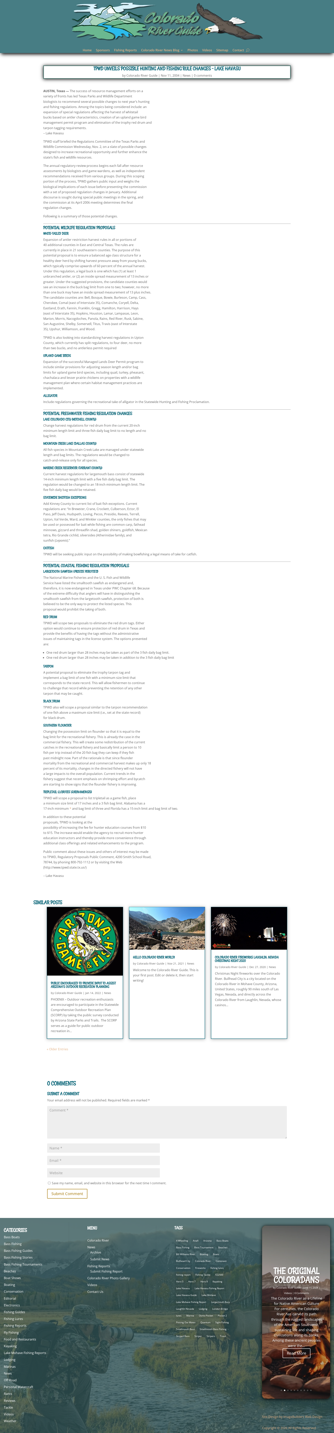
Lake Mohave (209, 1295)
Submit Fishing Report (106, 1271)
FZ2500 (219, 1274)
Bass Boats (12, 1237)
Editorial (10, 1298)
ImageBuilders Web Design (302, 1417)
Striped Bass (183, 1336)
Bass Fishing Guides (18, 1251)
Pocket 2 (222, 1315)
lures (178, 1315)
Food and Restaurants (20, 1339)
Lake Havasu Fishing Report (209, 1288)
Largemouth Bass (220, 1302)
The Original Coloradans (296, 1275)
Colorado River (98, 1240)
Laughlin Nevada (185, 1308)
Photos (192, 50)
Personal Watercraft (18, 1387)
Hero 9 (204, 1281)
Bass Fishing (13, 1244)
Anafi (196, 1240)
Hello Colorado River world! (154, 957)
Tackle (8, 1407)
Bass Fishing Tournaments (23, 1264)
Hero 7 (192, 1281)
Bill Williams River (185, 1254)
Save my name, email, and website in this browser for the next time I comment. (109, 1183)
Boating (9, 1285)
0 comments (203, 75)
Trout (223, 1336)
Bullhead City (183, 1261)
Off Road (10, 1380)
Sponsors (103, 50)
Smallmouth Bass (185, 1329)
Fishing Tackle (202, 1274)
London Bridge (220, 1308)
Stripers (211, 1336)
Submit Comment (67, 1193)
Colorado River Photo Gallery (108, 1278)
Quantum (205, 1322)
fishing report (183, 1274)
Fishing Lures (13, 1319)
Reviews (9, 1401)
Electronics (12, 1305)
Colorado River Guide (142, 75)
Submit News (99, 1259)
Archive (95, 1252)
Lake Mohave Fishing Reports (25, 1353)
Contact (238, 50)
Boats (216, 1254)
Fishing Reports (125, 50)
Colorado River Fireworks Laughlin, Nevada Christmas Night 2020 (247, 959)
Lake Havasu (183, 1288)
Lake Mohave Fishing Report (191, 1302)
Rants (8, 1394)
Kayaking (10, 1346)
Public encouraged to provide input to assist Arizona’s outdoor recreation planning (83, 985)
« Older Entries (57, 1049)
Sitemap (222, 50)
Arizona (207, 1240)
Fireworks (200, 1268)
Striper (198, 1336)
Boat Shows (12, 1278)
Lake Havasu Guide (186, 1295)
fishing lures (217, 1268)
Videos (207, 50)
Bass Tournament (203, 1247)
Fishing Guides (14, 1312)
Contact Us (95, 1292)
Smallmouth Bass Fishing (213, 1329)
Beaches (10, 1271)
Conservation (13, 1291)
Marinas (10, 1366)
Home (87, 50)
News (187, 75)
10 (311, 1390)
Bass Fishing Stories (18, 1257)
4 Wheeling (182, 1240)
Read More (296, 1353)
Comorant (221, 1261)
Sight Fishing (222, 1322)
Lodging (9, 1360)
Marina (190, 1315)
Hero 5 (179, 1281)
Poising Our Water (186, 1322)
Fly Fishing (11, 1332)
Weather (10, 1421)
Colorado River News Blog (160, 50)
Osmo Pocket (206, 1315)
